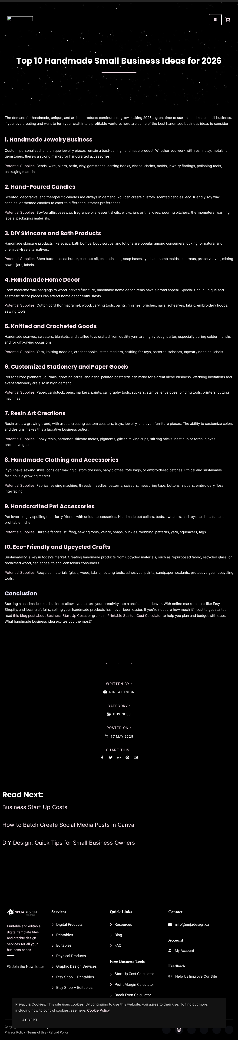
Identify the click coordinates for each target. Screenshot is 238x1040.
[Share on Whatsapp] (119, 757)
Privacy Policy (15, 1032)
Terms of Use (36, 1032)
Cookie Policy (98, 1010)
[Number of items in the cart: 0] (227, 20)
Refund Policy (59, 1032)
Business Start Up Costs (34, 807)
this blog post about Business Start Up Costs (50, 615)
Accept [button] (30, 1020)
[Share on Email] (136, 757)
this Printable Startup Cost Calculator (131, 615)
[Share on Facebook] (102, 757)
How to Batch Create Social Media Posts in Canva (68, 825)
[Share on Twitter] (110, 757)
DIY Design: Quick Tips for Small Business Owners (68, 843)
